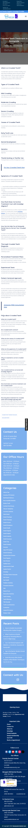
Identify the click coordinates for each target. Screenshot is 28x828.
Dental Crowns (7, 522)
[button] (8, 783)
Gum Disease (6, 561)
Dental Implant (7, 533)
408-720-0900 (7, 445)
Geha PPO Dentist (7, 550)
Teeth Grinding (7, 596)
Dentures (5, 547)
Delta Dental (6, 514)
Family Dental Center (10, 758)
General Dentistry (7, 552)
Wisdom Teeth (7, 613)
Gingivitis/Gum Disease (9, 555)
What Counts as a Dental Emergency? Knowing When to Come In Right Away (12, 637)
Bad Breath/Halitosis (8, 498)
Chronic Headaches (8, 508)
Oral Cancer (6, 577)
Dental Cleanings (7, 519)
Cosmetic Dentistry (8, 511)
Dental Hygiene (7, 530)
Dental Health (6, 528)
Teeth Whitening (7, 599)
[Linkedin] (16, 751)
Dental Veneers (7, 544)
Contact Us (10, 726)
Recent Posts (6, 591)
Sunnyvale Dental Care (11, 810)
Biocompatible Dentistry (9, 500)
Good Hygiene (6, 558)
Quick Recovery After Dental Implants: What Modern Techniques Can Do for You (13, 660)
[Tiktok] (22, 751)
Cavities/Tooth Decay (8, 506)
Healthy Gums (6, 563)
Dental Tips (6, 541)
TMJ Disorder (6, 602)
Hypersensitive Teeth (8, 566)
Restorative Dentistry (8, 593)
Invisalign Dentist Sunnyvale (10, 574)
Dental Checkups (7, 517)
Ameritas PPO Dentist (8, 495)
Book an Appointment (13, 740)
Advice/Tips (6, 492)
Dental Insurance (7, 539)
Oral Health (6, 580)
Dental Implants (7, 536)
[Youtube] (13, 751)
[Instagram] (19, 751)
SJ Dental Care (8, 799)
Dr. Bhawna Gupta (19, 45)
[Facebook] (6, 751)
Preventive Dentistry (8, 585)
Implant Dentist (7, 569)
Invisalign (5, 572)
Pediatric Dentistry (8, 583)
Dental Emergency (7, 525)
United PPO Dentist (8, 610)
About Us (9, 729)
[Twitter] (9, 751)
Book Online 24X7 (26, 424)
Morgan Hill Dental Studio (12, 772)
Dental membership (13, 735)
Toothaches (6, 607)
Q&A (4, 588)
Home (9, 724)
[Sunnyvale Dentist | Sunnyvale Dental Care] (10, 16)
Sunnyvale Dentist (5, 417)
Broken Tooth (6, 503)
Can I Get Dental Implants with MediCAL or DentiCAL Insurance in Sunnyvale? (13, 645)
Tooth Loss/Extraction (9, 604)
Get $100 (9, 738)
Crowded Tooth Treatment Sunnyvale (9, 414)
